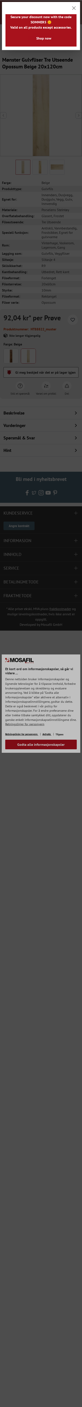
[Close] (74, 8)
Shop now (43, 38)
